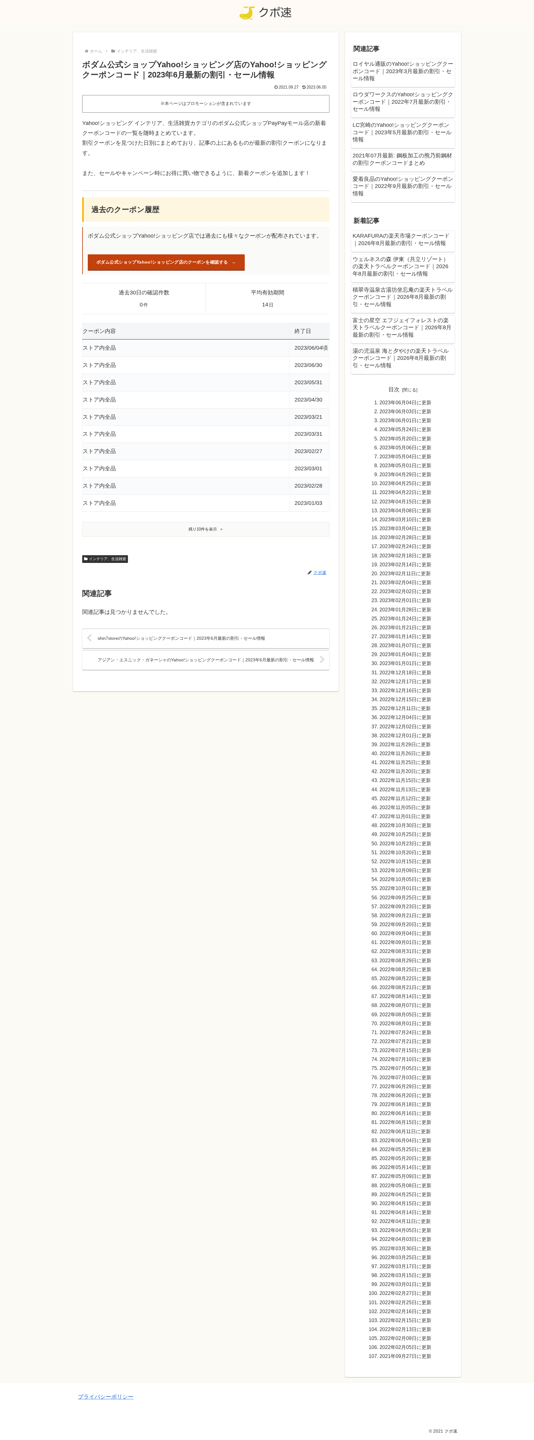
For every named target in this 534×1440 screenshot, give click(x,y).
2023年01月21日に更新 (405, 627)
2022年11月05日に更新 (405, 807)
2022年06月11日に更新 (405, 1131)
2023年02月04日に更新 (405, 582)
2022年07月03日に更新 (405, 1077)
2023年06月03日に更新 (405, 411)
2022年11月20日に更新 (405, 771)
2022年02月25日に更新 (405, 1302)
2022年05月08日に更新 (405, 1185)
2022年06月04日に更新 (405, 1140)
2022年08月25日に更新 (405, 969)
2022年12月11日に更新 (405, 708)
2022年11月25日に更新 (405, 762)
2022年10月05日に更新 (405, 879)
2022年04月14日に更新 (405, 1212)
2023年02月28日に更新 (405, 537)
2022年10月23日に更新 (405, 843)
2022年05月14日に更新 (405, 1167)
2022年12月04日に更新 (405, 717)
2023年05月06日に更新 (405, 447)
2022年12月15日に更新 (405, 699)
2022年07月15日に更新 (405, 1050)
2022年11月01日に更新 (405, 816)
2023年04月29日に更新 (405, 474)
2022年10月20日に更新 (405, 852)
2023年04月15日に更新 (405, 501)
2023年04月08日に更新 (405, 510)
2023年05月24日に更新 (405, 429)
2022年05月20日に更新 (405, 1158)
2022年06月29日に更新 (405, 1086)
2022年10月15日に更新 (405, 861)
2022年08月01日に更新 (405, 1023)
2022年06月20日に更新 (405, 1095)
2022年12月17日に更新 (405, 681)
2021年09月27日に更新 (405, 1356)
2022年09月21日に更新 (405, 915)
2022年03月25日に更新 (405, 1257)
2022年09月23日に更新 (405, 906)
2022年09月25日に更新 (405, 897)
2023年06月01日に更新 (405, 420)
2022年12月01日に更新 (405, 735)
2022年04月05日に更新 (405, 1230)
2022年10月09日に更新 (405, 870)
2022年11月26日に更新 (405, 753)
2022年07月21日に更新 (405, 1041)
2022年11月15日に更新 (405, 780)
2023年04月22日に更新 (405, 492)
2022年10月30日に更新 (405, 825)
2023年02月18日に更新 (405, 555)
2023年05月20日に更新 (405, 438)
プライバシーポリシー (106, 1397)
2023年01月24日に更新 (405, 618)
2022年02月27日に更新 (405, 1293)
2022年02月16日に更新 (405, 1311)
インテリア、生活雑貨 (107, 559)
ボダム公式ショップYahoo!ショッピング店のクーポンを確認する (162, 262)
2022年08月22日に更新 (405, 978)
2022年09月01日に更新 (405, 942)
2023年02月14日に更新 (405, 564)
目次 (394, 389)
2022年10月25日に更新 (405, 834)
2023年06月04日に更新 (405, 402)
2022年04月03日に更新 (405, 1239)
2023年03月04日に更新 (405, 528)
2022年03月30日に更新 (405, 1248)
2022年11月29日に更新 (405, 744)
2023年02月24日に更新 (405, 546)
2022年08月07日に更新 (405, 1005)
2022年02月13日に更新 (405, 1329)
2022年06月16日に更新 (405, 1113)
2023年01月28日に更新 (405, 609)
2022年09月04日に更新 (405, 933)
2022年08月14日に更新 (405, 996)
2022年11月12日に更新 (405, 798)
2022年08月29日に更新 (405, 960)
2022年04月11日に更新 (405, 1221)
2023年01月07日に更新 (405, 645)
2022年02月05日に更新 (405, 1347)
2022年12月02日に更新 (405, 726)
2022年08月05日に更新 (405, 1014)
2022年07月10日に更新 (405, 1059)
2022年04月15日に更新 (405, 1203)
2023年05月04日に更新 (405, 456)
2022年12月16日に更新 (405, 690)
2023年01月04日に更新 (405, 654)
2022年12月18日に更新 (405, 672)
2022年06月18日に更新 (405, 1104)
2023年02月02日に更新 (405, 591)
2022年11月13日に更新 (405, 789)
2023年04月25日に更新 (405, 483)
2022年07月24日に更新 (405, 1032)
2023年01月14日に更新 (405, 636)
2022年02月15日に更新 (405, 1320)
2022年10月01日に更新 (405, 888)
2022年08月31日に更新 (405, 951)
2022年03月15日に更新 (405, 1275)
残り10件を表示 (203, 529)
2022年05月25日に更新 (405, 1149)
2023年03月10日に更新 (405, 519)
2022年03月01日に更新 (405, 1284)
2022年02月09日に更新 (405, 1338)
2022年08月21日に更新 (405, 987)
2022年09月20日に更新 (405, 924)
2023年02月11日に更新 (405, 573)
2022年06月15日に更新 (405, 1122)
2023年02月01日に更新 (405, 600)
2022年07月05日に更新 (405, 1068)
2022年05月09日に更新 (405, 1176)
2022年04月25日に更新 (405, 1194)
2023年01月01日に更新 (405, 663)
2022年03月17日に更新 (405, 1266)
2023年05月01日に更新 (405, 465)
